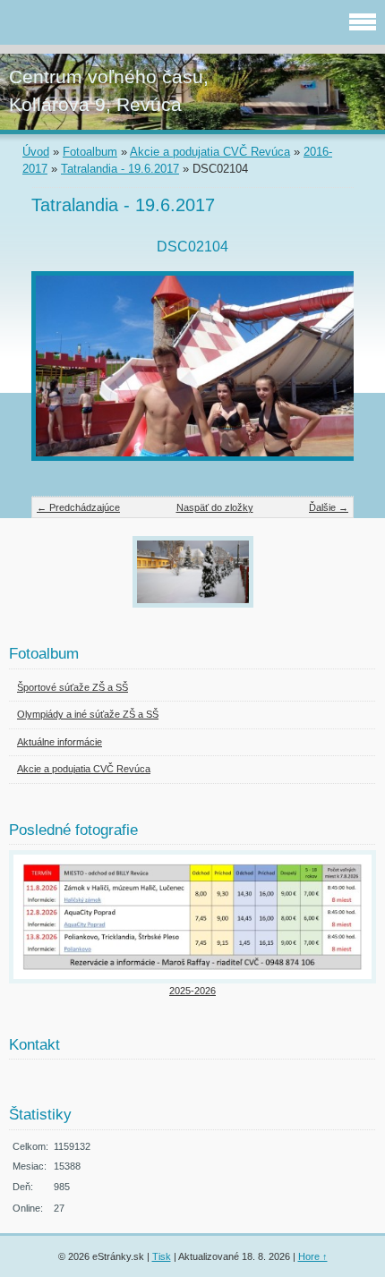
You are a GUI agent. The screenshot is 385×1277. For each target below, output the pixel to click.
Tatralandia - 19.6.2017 (120, 168)
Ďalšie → (328, 507)
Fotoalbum (90, 151)
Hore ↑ (313, 1256)
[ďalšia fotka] (324, 375)
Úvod (35, 151)
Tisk (161, 1256)
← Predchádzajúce (78, 507)
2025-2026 (192, 990)
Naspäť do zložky (214, 507)
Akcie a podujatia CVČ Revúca (210, 151)
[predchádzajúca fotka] (60, 375)
